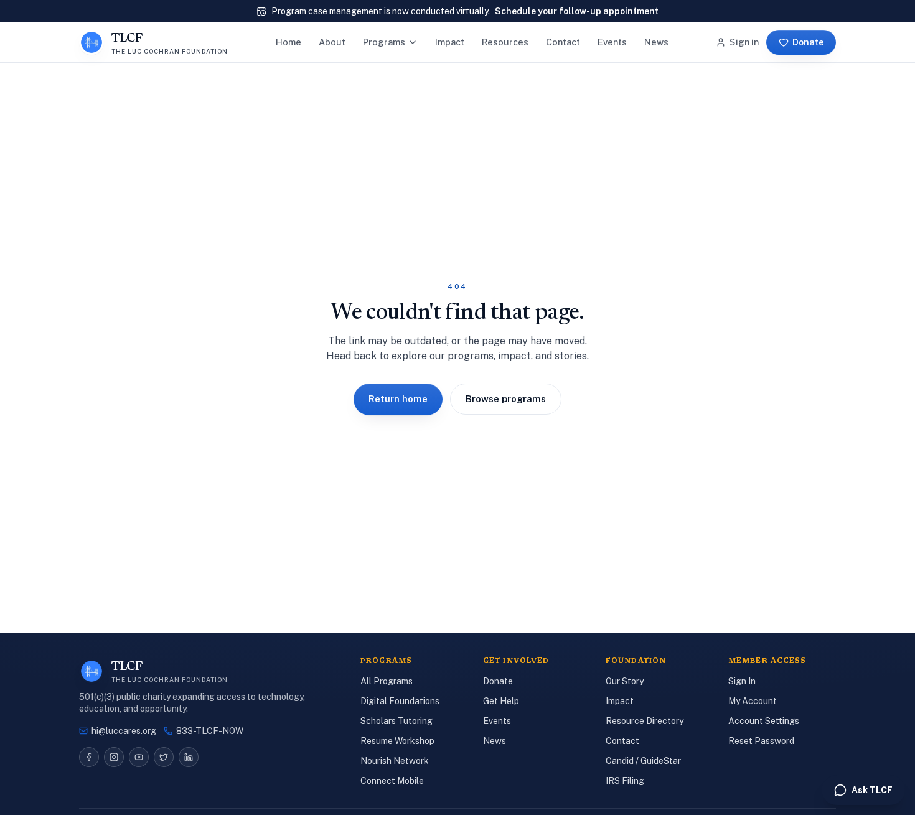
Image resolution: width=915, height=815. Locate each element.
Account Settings (763, 721)
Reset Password (761, 741)
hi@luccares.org (124, 731)
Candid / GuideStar (643, 761)
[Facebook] (89, 757)
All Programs (386, 681)
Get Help (501, 701)
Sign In (742, 681)
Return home (397, 398)
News (656, 42)
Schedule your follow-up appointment (577, 11)
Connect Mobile (392, 781)
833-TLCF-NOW (209, 731)
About (332, 42)
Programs (384, 42)
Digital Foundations (399, 701)
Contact (563, 42)
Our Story (625, 681)
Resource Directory (644, 721)
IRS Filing (625, 781)
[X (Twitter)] (164, 757)
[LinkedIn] (189, 757)
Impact (449, 42)
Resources (505, 42)
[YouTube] (139, 757)
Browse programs (506, 398)
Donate (808, 42)
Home (288, 42)
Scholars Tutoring (396, 721)
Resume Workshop (397, 741)
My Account (752, 701)
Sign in (744, 42)
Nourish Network (394, 761)
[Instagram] (114, 757)
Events (612, 42)
